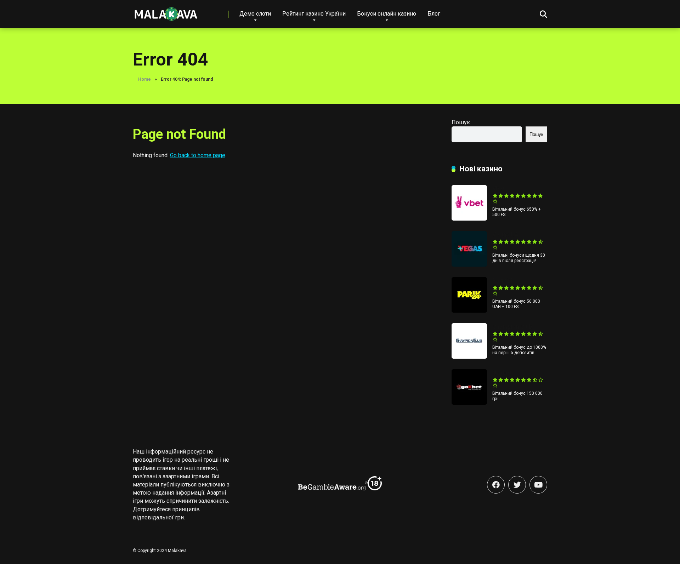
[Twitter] (517, 485)
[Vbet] (469, 218)
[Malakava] (165, 11)
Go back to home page (197, 155)
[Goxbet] (469, 402)
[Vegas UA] (469, 264)
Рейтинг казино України (314, 13)
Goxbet (501, 372)
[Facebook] (496, 485)
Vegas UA (505, 234)
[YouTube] (538, 485)
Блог (433, 13)
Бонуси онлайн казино (386, 13)
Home (144, 79)
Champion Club (512, 326)
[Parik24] (469, 310)
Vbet (498, 188)
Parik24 (502, 280)
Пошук (461, 122)
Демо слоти (255, 13)
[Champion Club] (469, 356)
